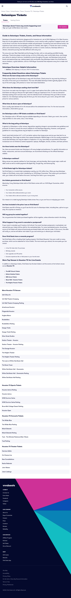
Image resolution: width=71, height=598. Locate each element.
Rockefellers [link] (5, 319)
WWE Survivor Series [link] (8, 398)
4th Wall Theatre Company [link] (10, 299)
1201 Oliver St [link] (6, 295)
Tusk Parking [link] (6, 441)
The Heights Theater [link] (8, 352)
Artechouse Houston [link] (8, 307)
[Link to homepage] (35, 6)
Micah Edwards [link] (6, 428)
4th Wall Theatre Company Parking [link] (13, 303)
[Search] (67, 6)
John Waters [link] (6, 467)
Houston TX (28, 11)
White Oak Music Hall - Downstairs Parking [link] (15, 373)
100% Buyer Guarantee (42, 1)
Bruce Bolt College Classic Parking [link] (12, 406)
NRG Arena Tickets (11, 277)
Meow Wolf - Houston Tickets (14, 279)
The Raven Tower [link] (7, 365)
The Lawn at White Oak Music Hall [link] (12, 361)
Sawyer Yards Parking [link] (8, 332)
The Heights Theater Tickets (14, 282)
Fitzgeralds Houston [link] (8, 311)
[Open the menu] (2, 6)
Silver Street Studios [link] (8, 336)
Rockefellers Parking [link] (8, 324)
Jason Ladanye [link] (6, 472)
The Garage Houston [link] (8, 348)
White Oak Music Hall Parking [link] (11, 377)
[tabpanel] (35, 26)
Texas (22, 11)
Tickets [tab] (5, 20)
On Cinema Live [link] (7, 455)
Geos (7, 11)
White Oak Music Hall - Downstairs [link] (13, 369)
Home (3, 11)
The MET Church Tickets (13, 271)
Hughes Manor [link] (6, 315)
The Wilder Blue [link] (7, 420)
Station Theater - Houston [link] (10, 340)
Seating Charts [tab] (15, 20)
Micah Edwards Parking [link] (9, 433)
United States (15, 11)
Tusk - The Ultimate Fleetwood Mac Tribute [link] (15, 437)
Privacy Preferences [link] (8, 584)
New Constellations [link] (8, 459)
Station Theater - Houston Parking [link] (12, 344)
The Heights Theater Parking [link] (10, 357)
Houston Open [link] (6, 410)
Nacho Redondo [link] (7, 463)
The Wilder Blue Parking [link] (9, 424)
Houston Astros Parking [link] (9, 390)
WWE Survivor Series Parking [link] (11, 402)
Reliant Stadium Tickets (13, 274)
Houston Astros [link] (7, 394)
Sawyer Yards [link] (6, 328)
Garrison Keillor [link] (7, 451)
